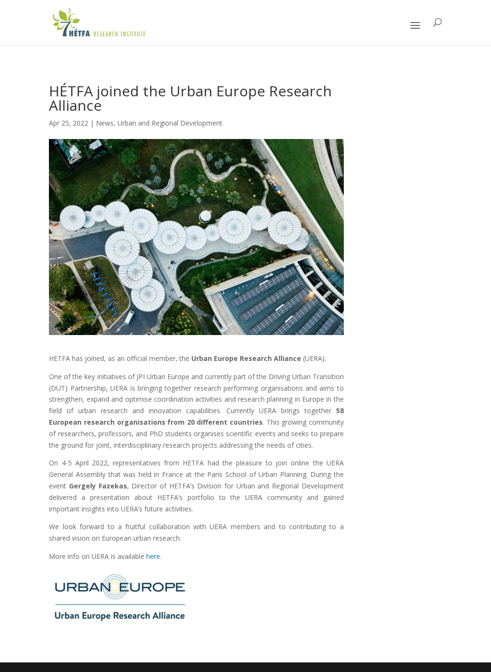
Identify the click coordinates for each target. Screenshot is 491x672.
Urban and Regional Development (169, 122)
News (105, 122)
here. (154, 556)
